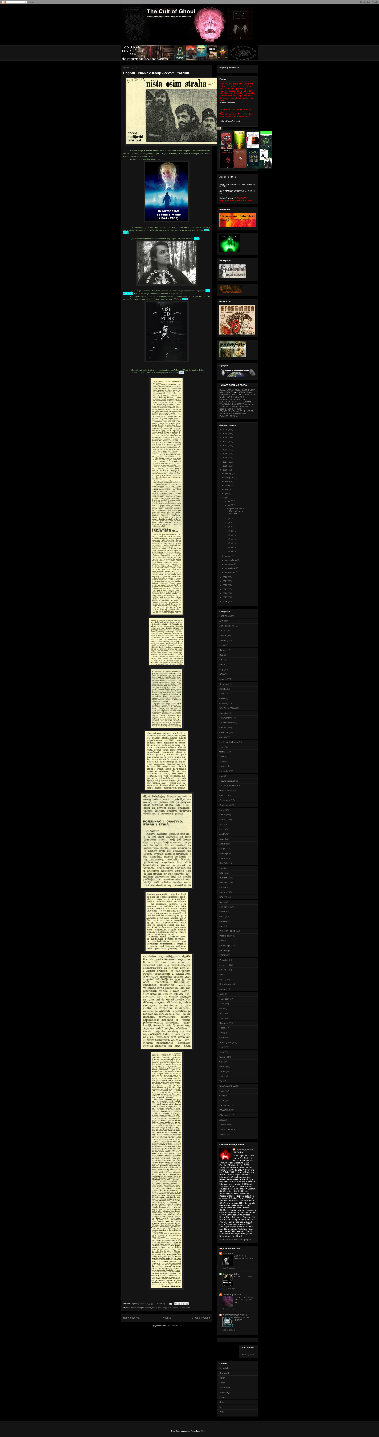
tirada (222, 1062)
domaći (148, 1308)
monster (223, 882)
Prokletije (223, 960)
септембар (230, 560)
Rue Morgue (225, 984)
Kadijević (177, 1308)
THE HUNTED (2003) (243, 1276)
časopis (140, 1308)
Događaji (223, 1368)
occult (222, 911)
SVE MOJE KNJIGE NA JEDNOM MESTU (237, 395)
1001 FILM (224, 616)
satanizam (224, 999)
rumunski (223, 989)
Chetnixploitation (231, 1274)
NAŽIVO (223, 897)
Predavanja (224, 1392)
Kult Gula (223, 863)
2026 (225, 601)
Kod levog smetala (232, 1294)
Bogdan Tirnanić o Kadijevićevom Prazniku (156, 73)
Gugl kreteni (225, 805)
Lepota (222, 868)
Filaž (221, 756)
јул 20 (231, 535)
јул (226, 497)
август (228, 556)
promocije (224, 965)
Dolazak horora (226, 722)
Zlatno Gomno (226, 1129)
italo (221, 829)
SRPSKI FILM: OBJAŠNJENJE (230, 410)
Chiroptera (224, 684)
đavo (221, 694)
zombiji (222, 1134)
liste (221, 873)
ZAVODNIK (224, 1110)
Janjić (222, 834)
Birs (221, 664)
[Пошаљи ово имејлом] (175, 1303)
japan (222, 839)
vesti (221, 1096)
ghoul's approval (165, 1308)
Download (224, 1373)
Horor (222, 1378)
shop (221, 1018)
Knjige (222, 1382)
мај (227, 489)
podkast (223, 921)
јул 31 (231, 551)
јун (226, 493)
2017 (225, 462)
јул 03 (231, 505)
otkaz (221, 916)
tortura (222, 1066)
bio (220, 660)
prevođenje (224, 950)
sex (221, 1008)
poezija (222, 940)
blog (221, 669)
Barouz (222, 650)
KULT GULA (237, 394)
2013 (225, 445)
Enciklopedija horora (229, 742)
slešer (222, 1028)
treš (221, 1076)
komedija (223, 853)
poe (221, 926)
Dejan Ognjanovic (245, 1149)
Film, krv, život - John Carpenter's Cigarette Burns (243, 1299)
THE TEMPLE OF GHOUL (235, 1315)
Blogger (204, 1431)
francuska (224, 771)
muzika (222, 887)
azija (221, 645)
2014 (225, 450)
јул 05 (231, 518)
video (221, 1100)
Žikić (221, 1120)
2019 (225, 470)
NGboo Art (228, 1253)
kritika (222, 858)
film (221, 761)
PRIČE (222, 955)
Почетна (166, 1317)
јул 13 (231, 526)
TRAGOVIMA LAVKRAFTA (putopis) (236, 404)
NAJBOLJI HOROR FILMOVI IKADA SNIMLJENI (236, 412)
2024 (225, 593)
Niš (220, 902)
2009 (225, 429)
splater (222, 1037)
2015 (225, 454)
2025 (225, 597)
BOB (221, 674)
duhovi (222, 737)
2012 (225, 441)
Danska (223, 689)
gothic (222, 795)
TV (220, 1081)
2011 (225, 437)
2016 (225, 458)
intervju (222, 819)
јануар (228, 473)
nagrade (223, 892)
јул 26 (231, 543)
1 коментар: (160, 1303)
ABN (221, 621)
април (228, 485)
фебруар (230, 477)
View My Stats (248, 1354)
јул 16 (231, 531)
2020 (225, 577)
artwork (222, 635)
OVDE (206, 230)
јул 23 (231, 539)
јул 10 (231, 522)
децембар (230, 572)
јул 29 (231, 547)
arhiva (133, 1308)
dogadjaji (223, 713)
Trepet (222, 1071)
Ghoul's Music (226, 790)
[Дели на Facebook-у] (184, 1303)
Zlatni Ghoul (225, 1124)
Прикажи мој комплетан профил (235, 1239)
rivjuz (221, 979)
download (223, 732)
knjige (222, 848)
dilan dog (223, 703)
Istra (221, 824)
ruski (221, 994)
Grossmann (224, 800)
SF (220, 1013)
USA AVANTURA (227, 1086)
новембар (230, 568)
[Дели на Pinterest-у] (187, 1303)
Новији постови (131, 1317)
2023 (225, 589)
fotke (154, 1308)
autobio (222, 640)
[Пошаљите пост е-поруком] (170, 1303)
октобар (229, 564)
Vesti (221, 1412)
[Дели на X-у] (181, 1303)
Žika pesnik (224, 1115)
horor (221, 810)
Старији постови (201, 1317)
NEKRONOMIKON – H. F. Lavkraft (235, 402)
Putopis (222, 1397)
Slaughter (223, 1023)
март (228, 481)
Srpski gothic (225, 1042)
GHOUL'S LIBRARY (228, 786)
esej (221, 747)
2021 (225, 581)
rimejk (222, 974)
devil (221, 698)
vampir (222, 1091)
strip (221, 1047)
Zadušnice (224, 1105)
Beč (221, 655)
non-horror (186, 1308)
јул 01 (231, 501)
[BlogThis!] (178, 1303)
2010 (225, 433)
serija (221, 1004)
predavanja (224, 945)
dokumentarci (225, 718)
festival (222, 752)
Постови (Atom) (174, 1325)
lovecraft (223, 878)
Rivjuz (222, 1402)
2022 (225, 585)
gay (221, 776)
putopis (222, 970)
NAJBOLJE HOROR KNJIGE (232, 399)
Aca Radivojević (226, 626)
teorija (222, 1057)
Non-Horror (224, 1387)
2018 (225, 466)
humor (222, 814)
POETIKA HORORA (228, 416)
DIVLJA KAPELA (227, 708)
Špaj (221, 1032)
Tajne (221, 1052)
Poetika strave (226, 936)
